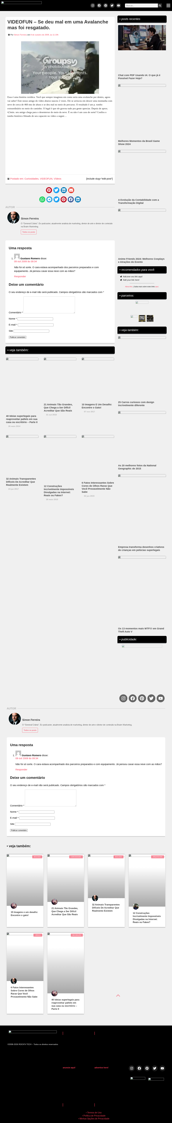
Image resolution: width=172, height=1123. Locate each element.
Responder (20, 276)
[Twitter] (112, 5)
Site (11, 331)
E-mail (13, 324)
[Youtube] (118, 5)
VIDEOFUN (46, 178)
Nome (13, 318)
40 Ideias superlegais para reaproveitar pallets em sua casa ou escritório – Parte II (21, 419)
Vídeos (57, 178)
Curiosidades (31, 178)
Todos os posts (28, 232)
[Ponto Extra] (142, 318)
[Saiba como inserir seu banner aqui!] (134, 318)
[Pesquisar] (160, 5)
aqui (156, 287)
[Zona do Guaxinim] (150, 318)
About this (128, 287)
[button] (49, 190)
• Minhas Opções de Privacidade (93, 1119)
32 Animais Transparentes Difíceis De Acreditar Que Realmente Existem (21, 481)
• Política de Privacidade (93, 1116)
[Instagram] (92, 5)
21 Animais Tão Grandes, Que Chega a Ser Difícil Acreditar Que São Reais (58, 407)
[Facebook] (99, 5)
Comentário (16, 312)
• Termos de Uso (94, 1112)
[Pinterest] (105, 5)
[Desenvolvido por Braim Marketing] (156, 1079)
